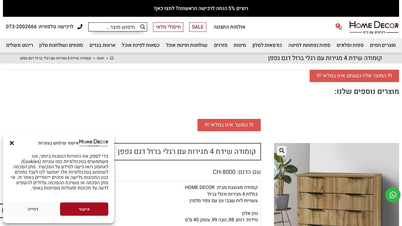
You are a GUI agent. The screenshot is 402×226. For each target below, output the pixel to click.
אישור (84, 209)
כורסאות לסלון (267, 45)
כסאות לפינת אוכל (141, 45)
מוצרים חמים (383, 45)
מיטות (240, 45)
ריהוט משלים (19, 45)
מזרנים (220, 45)
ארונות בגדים (102, 45)
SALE (198, 27)
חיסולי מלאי (168, 27)
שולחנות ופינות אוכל (186, 45)
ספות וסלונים (350, 45)
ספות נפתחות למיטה (309, 45)
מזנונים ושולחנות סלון (61, 45)
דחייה (33, 209)
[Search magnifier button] (142, 27)
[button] (12, 143)
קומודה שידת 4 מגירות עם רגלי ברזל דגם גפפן (55, 58)
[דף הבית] (112, 58)
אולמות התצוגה (229, 27)
